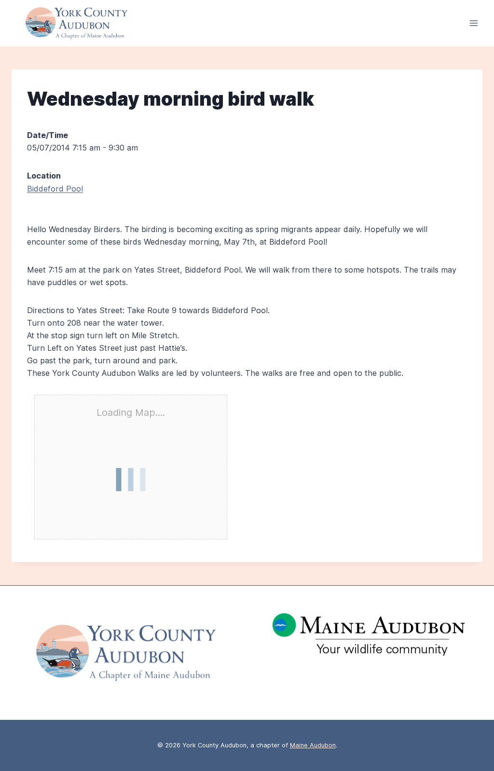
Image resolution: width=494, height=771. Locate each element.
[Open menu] (473, 23)
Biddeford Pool (55, 188)
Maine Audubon (313, 745)
